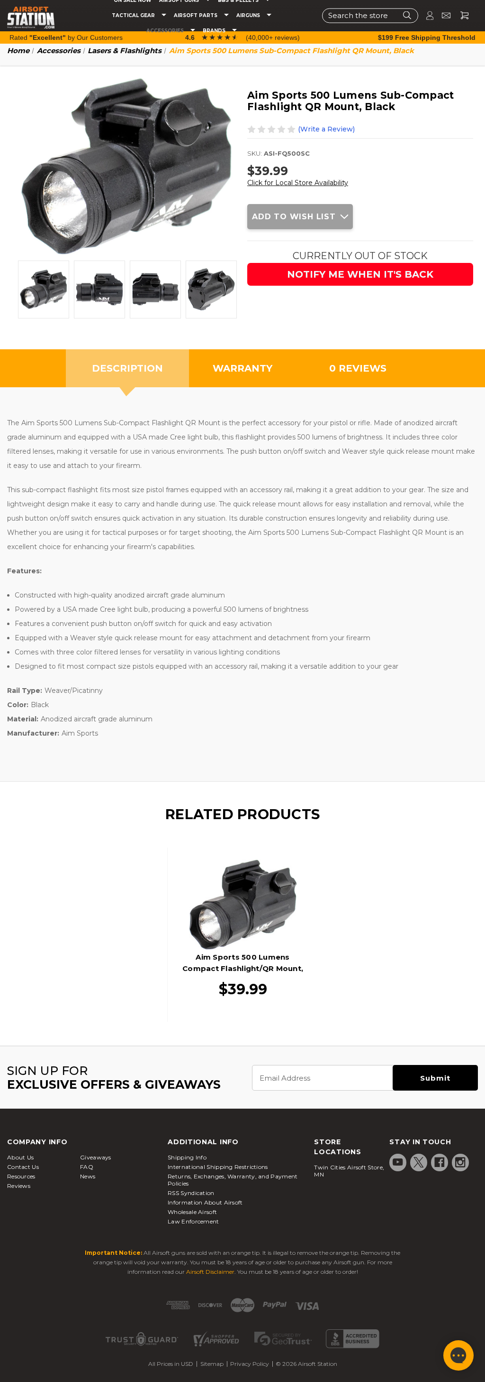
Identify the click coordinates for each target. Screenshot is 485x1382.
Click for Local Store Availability (297, 182)
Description (127, 368)
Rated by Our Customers (66, 37)
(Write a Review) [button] (326, 129)
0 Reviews (357, 368)
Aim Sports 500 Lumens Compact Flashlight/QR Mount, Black (242, 968)
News (87, 1176)
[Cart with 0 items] (461, 15)
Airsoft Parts (196, 16)
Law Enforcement (193, 1221)
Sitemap (212, 1363)
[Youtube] (397, 1162)
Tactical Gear (134, 16)
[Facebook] (439, 1162)
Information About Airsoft (205, 1202)
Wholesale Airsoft (192, 1211)
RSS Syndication (191, 1192)
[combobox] (370, 15)
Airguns (248, 16)
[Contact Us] (442, 15)
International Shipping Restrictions (218, 1166)
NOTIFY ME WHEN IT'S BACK (360, 274)
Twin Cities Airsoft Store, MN (349, 1171)
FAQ (86, 1166)
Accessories (165, 31)
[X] (418, 1162)
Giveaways (95, 1157)
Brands (215, 31)
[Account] (425, 15)
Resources (21, 1176)
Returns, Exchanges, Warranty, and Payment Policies (232, 1180)
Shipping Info (187, 1157)
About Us (20, 1157)
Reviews (18, 1185)
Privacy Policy (249, 1363)
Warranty (242, 368)
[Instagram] (460, 1162)
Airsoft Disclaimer (210, 1271)
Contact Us (23, 1166)
